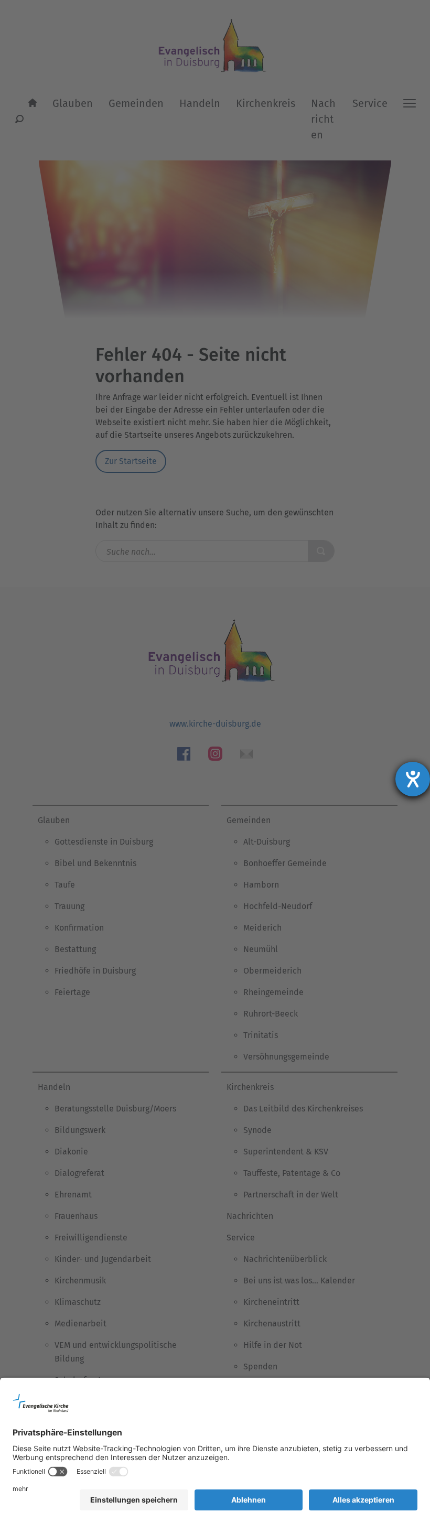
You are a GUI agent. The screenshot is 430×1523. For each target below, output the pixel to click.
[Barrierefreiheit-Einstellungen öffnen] (412, 779)
